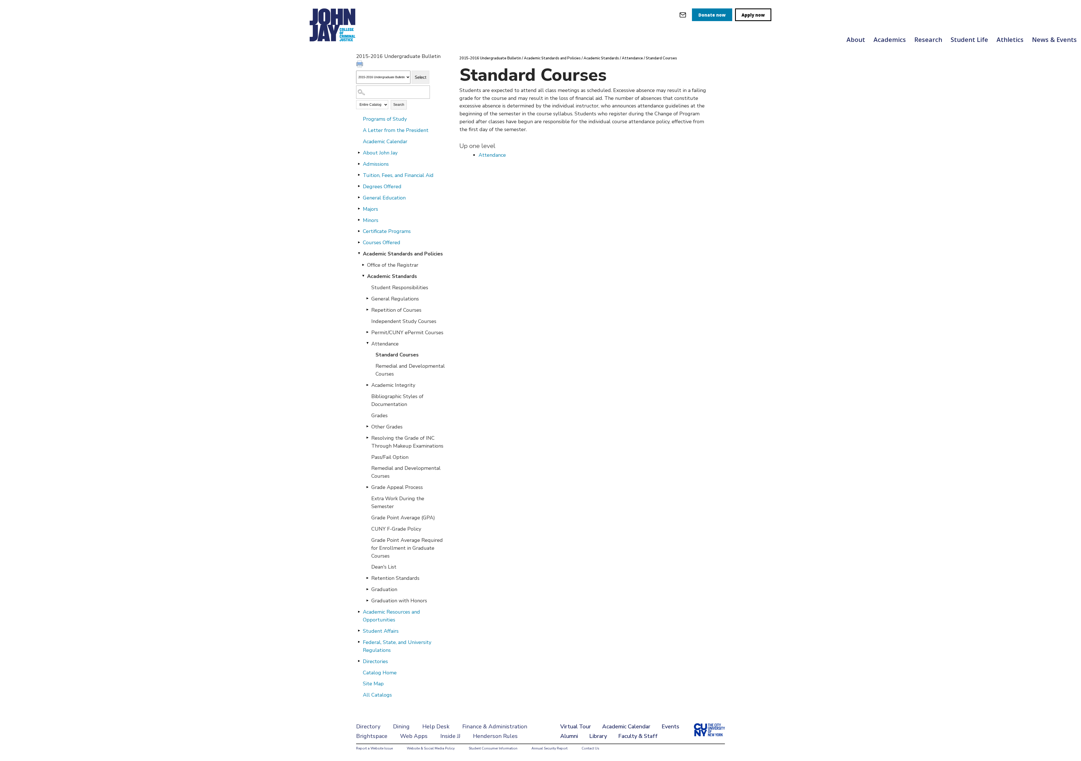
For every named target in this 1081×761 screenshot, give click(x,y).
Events (670, 726)
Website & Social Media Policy (431, 748)
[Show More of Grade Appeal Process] (367, 487)
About (856, 39)
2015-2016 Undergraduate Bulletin (490, 58)
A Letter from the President (395, 130)
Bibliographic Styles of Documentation (397, 400)
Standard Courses (397, 354)
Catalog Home (380, 672)
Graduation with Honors (399, 600)
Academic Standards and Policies (403, 253)
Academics (890, 39)
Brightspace (371, 736)
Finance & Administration (494, 726)
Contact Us (590, 748)
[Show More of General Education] (359, 197)
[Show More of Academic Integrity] (367, 385)
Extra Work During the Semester (397, 502)
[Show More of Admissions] (359, 164)
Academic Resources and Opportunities (391, 616)
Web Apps (414, 736)
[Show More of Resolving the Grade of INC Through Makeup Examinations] (367, 438)
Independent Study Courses (403, 321)
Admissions (376, 164)
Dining (401, 726)
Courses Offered (381, 242)
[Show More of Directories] (359, 661)
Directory (368, 726)
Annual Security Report (549, 748)
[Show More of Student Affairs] (359, 631)
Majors (370, 209)
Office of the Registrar (392, 265)
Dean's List (383, 567)
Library (598, 736)
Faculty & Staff (638, 736)
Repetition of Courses (396, 310)
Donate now (712, 15)
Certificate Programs (387, 231)
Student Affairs (381, 631)
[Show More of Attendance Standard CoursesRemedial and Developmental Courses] (367, 343)
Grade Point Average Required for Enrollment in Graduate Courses (407, 548)
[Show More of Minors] (359, 220)
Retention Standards (395, 578)
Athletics (1010, 39)
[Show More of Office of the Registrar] (363, 265)
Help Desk (436, 726)
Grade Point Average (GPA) (403, 517)
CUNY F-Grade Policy (396, 529)
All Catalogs (377, 695)
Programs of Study (385, 119)
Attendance (385, 343)
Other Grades (387, 426)
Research (928, 39)
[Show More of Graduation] (367, 589)
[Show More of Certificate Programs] (359, 231)
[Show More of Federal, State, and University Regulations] (359, 642)
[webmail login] (682, 14)
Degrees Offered (382, 186)
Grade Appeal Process (397, 487)
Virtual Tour (575, 726)
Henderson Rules (495, 736)
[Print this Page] (360, 64)
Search (398, 105)
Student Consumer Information (493, 748)
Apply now (753, 15)
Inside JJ (450, 736)
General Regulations (395, 298)
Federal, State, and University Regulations (397, 646)
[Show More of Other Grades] (367, 426)
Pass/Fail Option (389, 457)
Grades (379, 415)
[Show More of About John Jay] (359, 152)
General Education (384, 197)
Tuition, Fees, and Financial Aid (398, 175)
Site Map (373, 683)
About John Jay (380, 152)
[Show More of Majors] (359, 209)
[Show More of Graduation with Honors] (367, 600)
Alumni (569, 736)
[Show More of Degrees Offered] (359, 186)
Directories (375, 661)
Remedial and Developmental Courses (410, 370)
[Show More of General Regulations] (367, 298)
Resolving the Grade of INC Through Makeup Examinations (407, 442)
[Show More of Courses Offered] (359, 242)
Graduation (384, 589)
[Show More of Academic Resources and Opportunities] (359, 611)
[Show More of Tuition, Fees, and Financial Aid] (359, 175)
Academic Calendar (385, 141)
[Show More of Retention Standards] (367, 578)
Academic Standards (392, 276)
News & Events (1054, 39)
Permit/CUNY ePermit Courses (407, 332)
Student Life (969, 39)
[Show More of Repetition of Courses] (367, 310)
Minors (370, 220)
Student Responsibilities (399, 287)
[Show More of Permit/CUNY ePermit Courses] (367, 332)
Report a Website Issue (374, 748)
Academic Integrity (393, 385)
